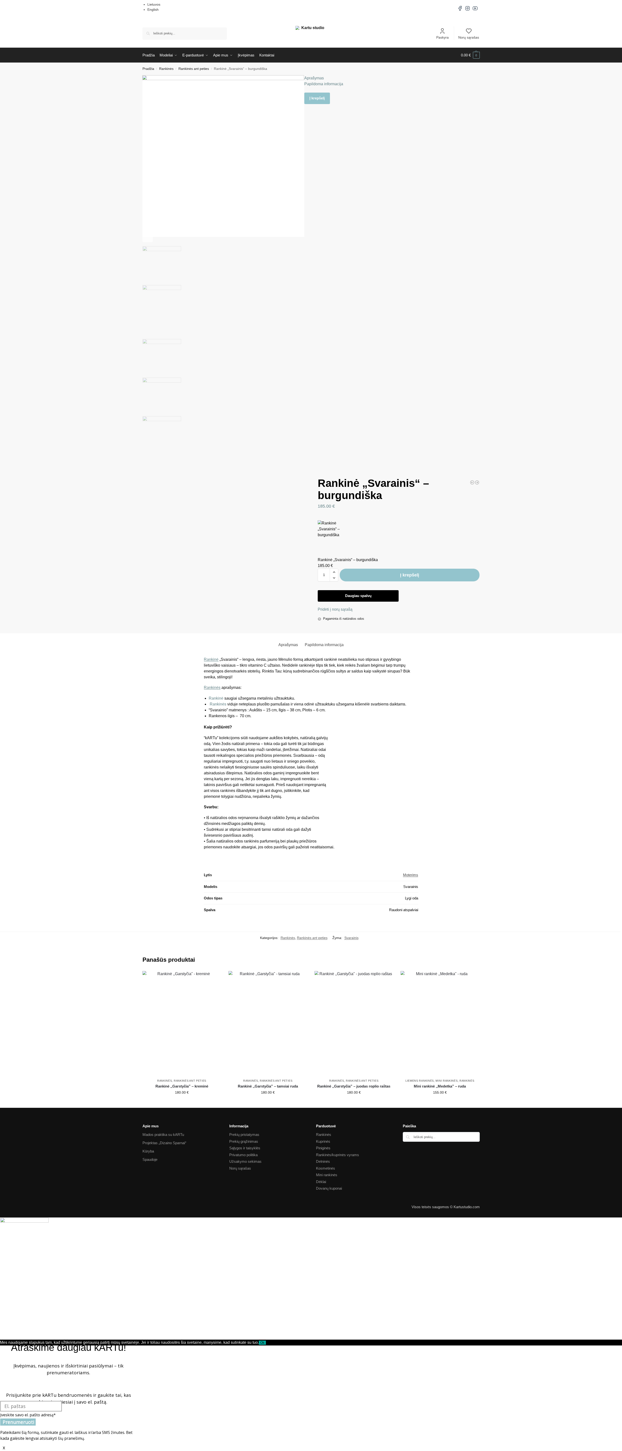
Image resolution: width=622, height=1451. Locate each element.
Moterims (410, 875)
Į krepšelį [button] (181, 1103)
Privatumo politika (243, 1155)
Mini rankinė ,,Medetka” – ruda (440, 1086)
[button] (470, 55)
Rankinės (166, 69)
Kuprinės (323, 1141)
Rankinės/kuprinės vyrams (337, 1155)
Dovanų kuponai (329, 1188)
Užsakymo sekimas (245, 1161)
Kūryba (148, 1151)
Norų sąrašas (468, 37)
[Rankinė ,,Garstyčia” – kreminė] (181, 1023)
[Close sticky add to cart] (319, 517)
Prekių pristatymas (244, 1134)
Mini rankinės (447, 1080)
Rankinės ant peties (193, 69)
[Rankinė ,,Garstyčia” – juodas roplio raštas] (354, 1023)
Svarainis (351, 938)
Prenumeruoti (18, 1422)
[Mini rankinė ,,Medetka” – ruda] (440, 1023)
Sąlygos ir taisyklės (244, 1148)
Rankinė (211, 659)
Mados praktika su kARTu (163, 1134)
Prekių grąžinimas (243, 1141)
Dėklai (321, 1182)
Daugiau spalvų (358, 596)
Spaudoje (149, 1159)
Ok (262, 1342)
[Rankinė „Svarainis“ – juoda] (477, 482)
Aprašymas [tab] (288, 645)
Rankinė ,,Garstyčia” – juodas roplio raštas (353, 1086)
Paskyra (442, 37)
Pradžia (148, 69)
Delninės (323, 1161)
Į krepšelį (317, 98)
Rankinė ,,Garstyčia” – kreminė (181, 1086)
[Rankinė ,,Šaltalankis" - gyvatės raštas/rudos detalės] (472, 482)
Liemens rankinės (419, 1080)
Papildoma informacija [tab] (324, 645)
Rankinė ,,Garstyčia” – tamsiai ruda (268, 1086)
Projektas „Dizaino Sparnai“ (164, 1143)
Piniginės (323, 1148)
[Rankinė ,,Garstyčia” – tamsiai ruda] (268, 1023)
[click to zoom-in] (223, 156)
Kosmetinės (325, 1168)
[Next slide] (147, 237)
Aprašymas (314, 78)
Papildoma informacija (323, 84)
